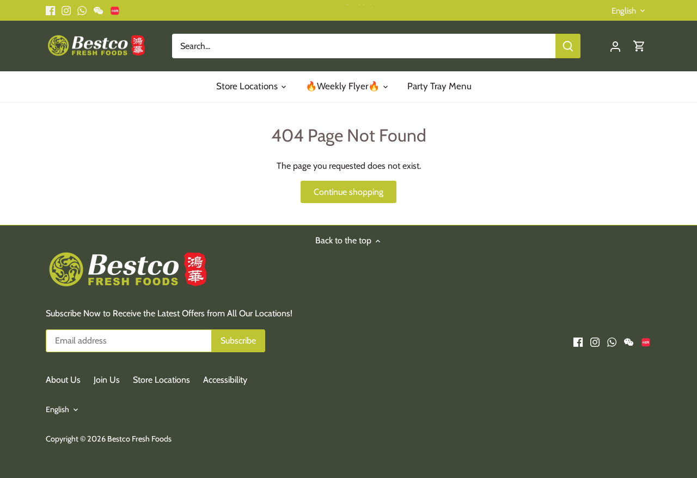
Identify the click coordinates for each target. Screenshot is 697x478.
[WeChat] (587, 424)
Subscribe (653, 388)
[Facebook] (537, 424)
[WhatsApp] (571, 424)
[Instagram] (554, 424)
